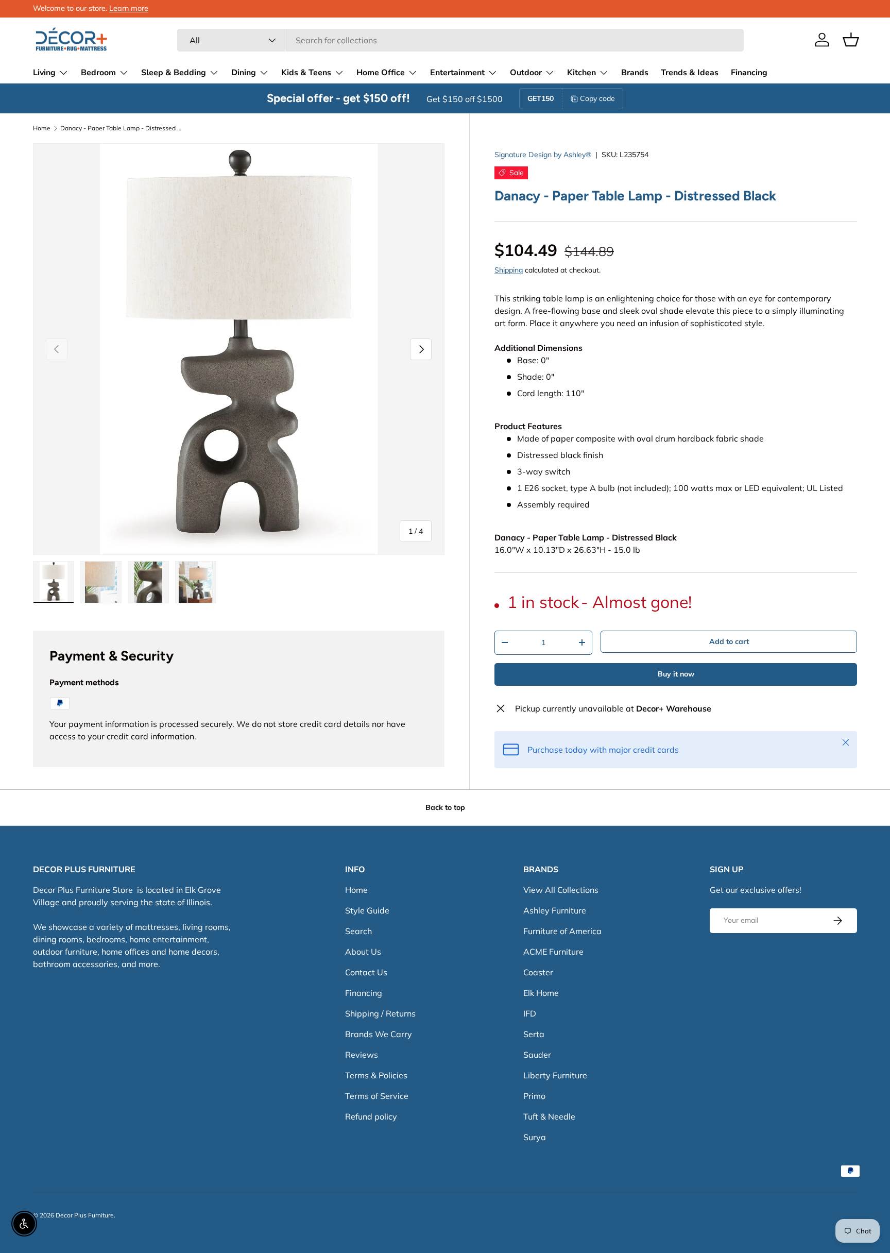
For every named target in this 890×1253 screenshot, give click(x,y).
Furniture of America (562, 931)
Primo (534, 1096)
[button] (851, 39)
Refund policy (371, 1116)
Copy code (597, 98)
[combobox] (460, 40)
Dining (243, 72)
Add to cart (729, 641)
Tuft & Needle (549, 1116)
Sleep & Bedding (173, 72)
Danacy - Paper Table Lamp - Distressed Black (122, 128)
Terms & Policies (376, 1075)
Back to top (445, 807)
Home (41, 128)
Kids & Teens (306, 72)
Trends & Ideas (689, 72)
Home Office (380, 72)
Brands (634, 72)
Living (44, 72)
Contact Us (366, 972)
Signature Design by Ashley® (542, 154)
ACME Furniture (553, 951)
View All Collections (560, 890)
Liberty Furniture (555, 1075)
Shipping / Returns (380, 1013)
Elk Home (541, 993)
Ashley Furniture (554, 910)
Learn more (128, 8)
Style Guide (367, 910)
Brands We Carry (378, 1034)
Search (358, 931)
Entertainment (457, 72)
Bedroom (98, 72)
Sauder (537, 1054)
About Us (363, 951)
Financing (749, 72)
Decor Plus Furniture (85, 1215)
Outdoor (526, 72)
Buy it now (676, 674)
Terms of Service (376, 1096)
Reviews (361, 1054)
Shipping (508, 270)
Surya (534, 1137)
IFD (529, 1013)
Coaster (538, 972)
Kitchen (581, 72)
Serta (533, 1034)
